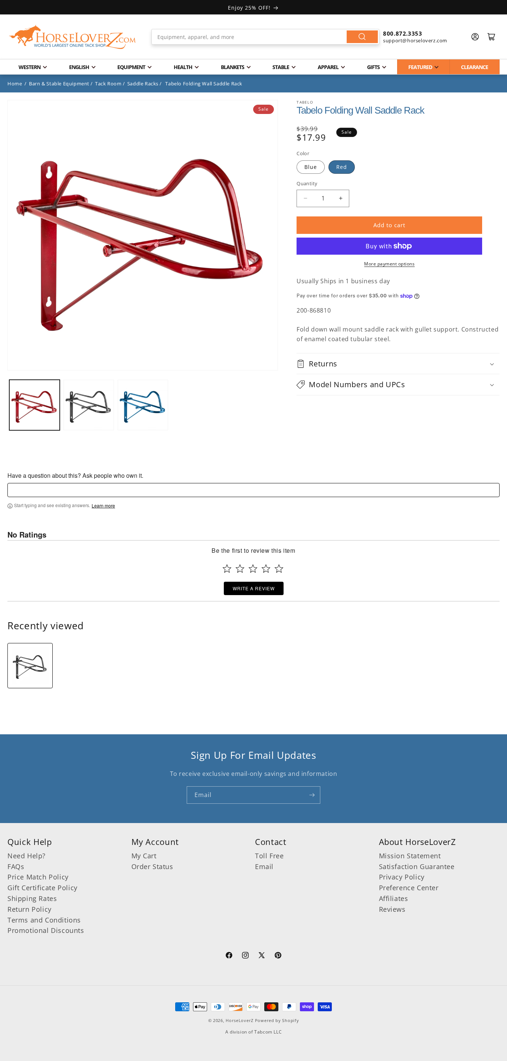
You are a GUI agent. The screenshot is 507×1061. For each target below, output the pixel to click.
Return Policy (29, 909)
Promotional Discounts (45, 930)
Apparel (328, 67)
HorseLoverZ (240, 1020)
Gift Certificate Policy (42, 887)
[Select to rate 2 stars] (240, 568)
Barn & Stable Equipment (59, 83)
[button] (398, 363)
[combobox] (265, 37)
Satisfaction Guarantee (417, 866)
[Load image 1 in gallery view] (34, 405)
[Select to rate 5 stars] (279, 568)
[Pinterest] (278, 956)
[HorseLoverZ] (72, 37)
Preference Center (409, 887)
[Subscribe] (312, 795)
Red (341, 166)
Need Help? (26, 855)
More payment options (389, 264)
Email (264, 866)
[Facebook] (229, 956)
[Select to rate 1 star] (227, 568)
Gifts (373, 67)
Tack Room (108, 83)
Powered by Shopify (277, 1020)
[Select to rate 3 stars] (253, 568)
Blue (310, 166)
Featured (420, 67)
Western (29, 67)
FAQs (15, 866)
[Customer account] (475, 37)
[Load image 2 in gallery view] (88, 405)
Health (183, 67)
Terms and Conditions (44, 919)
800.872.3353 (402, 33)
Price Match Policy (38, 876)
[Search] (362, 36)
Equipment (131, 67)
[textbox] (253, 490)
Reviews (392, 909)
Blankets (232, 67)
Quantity (307, 183)
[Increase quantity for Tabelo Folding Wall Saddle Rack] (340, 198)
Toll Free (269, 855)
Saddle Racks (142, 83)
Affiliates (393, 898)
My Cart (144, 855)
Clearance (474, 67)
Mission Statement (410, 855)
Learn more (103, 506)
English (79, 67)
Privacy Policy (402, 876)
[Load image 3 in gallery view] (143, 405)
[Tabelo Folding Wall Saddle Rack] (30, 665)
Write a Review (254, 588)
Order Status (152, 866)
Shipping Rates (32, 898)
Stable (280, 67)
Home (14, 83)
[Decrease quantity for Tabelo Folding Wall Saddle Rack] (305, 198)
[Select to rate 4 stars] (266, 568)
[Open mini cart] (491, 37)
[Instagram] (245, 956)
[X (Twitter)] (262, 956)
